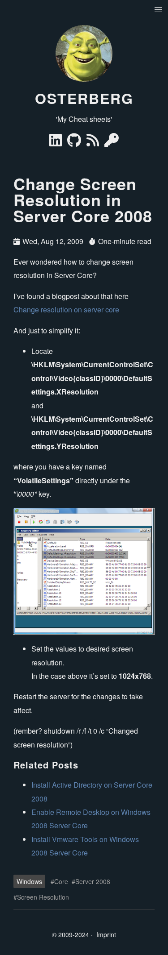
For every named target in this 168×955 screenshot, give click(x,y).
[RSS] (93, 142)
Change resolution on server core (66, 309)
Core (61, 881)
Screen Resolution (43, 897)
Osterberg (84, 98)
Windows (29, 881)
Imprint (106, 934)
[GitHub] (75, 142)
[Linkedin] (56, 142)
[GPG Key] (111, 142)
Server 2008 (92, 881)
